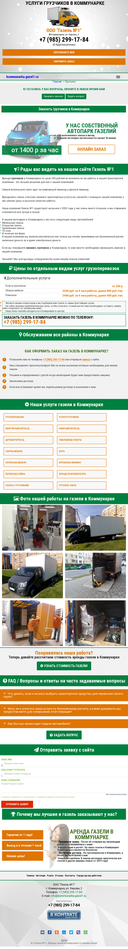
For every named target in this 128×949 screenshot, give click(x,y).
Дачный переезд (14, 439)
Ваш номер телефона (13, 770)
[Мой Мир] (64, 932)
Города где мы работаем (89, 875)
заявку (86, 359)
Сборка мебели (13, 451)
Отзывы (59, 875)
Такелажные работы (70, 439)
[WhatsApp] (85, 932)
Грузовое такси (67, 485)
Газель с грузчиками (17, 485)
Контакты (70, 875)
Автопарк (40, 875)
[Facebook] (50, 932)
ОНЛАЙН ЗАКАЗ (91, 149)
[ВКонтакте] (42, 932)
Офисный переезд (69, 428)
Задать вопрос (75, 96)
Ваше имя (6, 759)
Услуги (50, 875)
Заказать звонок (53, 96)
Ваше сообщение (10, 780)
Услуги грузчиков (69, 417)
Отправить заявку (17, 804)
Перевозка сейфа (15, 474)
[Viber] (78, 932)
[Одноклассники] (57, 932)
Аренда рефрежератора (72, 474)
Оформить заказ (64, 61)
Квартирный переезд (17, 428)
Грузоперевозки (14, 417)
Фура (62, 451)
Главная (30, 875)
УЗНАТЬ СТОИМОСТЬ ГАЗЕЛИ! (65, 666)
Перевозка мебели (15, 462)
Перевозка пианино (70, 462)
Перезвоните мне (64, 52)
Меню (118, 75)
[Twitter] (71, 932)
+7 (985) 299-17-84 (64, 39)
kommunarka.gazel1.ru (22, 77)
